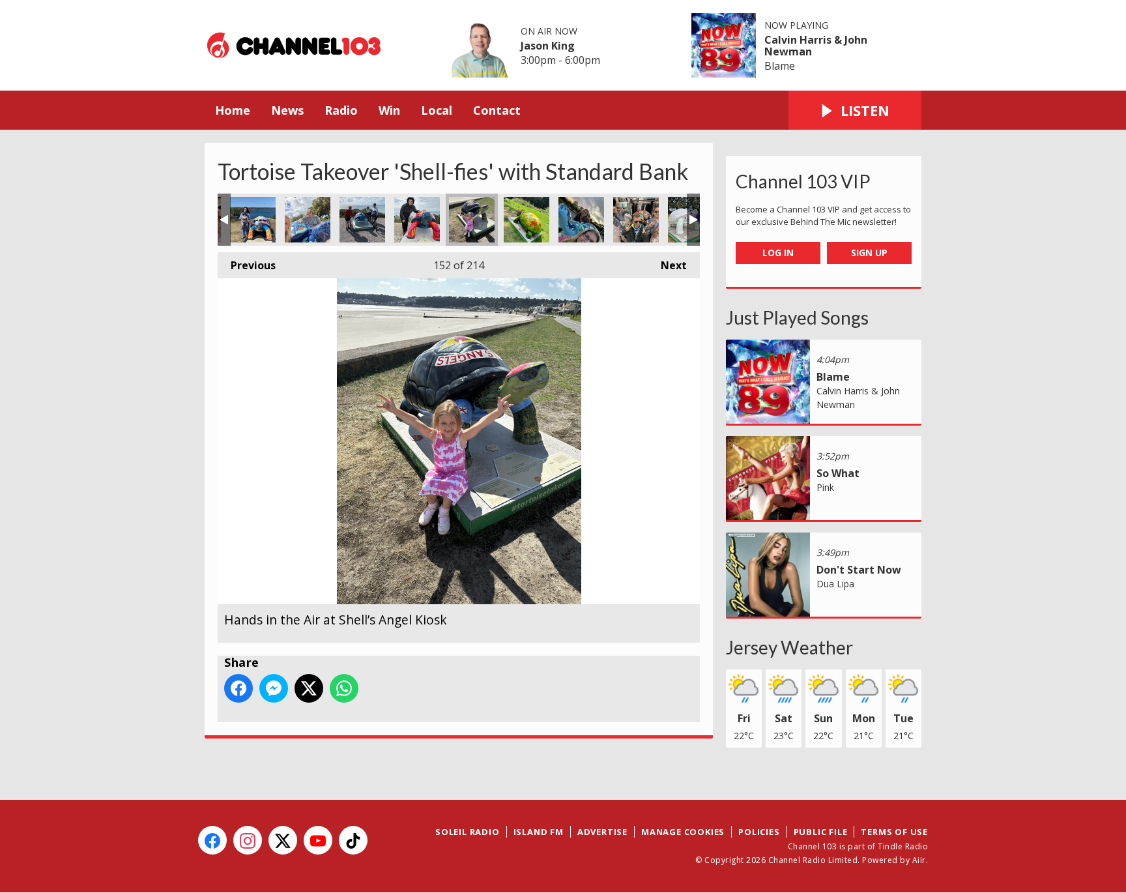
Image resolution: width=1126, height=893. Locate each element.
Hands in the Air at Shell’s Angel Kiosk (472, 219)
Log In (778, 252)
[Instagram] (247, 840)
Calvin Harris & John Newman (815, 45)
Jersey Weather (789, 647)
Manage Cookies (683, 832)
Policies (758, 832)
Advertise (602, 832)
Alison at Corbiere (417, 219)
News (287, 110)
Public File (821, 832)
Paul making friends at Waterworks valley (526, 219)
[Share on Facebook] (238, 688)
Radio (341, 110)
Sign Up (869, 252)
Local (436, 110)
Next (667, 265)
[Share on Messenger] (273, 688)
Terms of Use (894, 832)
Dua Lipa (835, 584)
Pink (825, 487)
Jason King (548, 45)
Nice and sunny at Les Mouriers (253, 219)
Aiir (919, 860)
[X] (282, 840)
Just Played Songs (797, 317)
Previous (247, 265)
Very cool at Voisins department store (636, 219)
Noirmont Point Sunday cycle (362, 219)
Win (389, 110)
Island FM (538, 832)
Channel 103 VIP (803, 181)
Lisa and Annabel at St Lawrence (581, 219)
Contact (497, 110)
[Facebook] (212, 840)
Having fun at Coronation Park (307, 219)
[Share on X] (309, 688)
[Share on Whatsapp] (344, 688)
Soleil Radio (467, 832)
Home (232, 110)
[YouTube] (318, 840)
